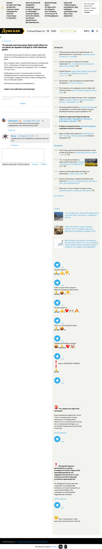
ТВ (47, 31)
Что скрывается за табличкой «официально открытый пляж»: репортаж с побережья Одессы (82, 215)
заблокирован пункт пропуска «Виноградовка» (76, 134)
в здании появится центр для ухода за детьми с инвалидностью (76, 101)
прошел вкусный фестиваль (86, 152)
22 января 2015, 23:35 (26, 136)
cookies (54, 547)
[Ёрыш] (5, 139)
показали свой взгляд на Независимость (72, 163)
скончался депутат (88, 126)
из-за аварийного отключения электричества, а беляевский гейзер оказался (78, 109)
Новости (40, 31)
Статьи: (57, 208)
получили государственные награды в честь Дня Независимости (78, 182)
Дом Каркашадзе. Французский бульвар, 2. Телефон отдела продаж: (90, 8)
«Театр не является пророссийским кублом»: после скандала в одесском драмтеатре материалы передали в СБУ (80, 229)
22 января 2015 (6, 41)
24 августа (58, 145)
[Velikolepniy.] (4, 121)
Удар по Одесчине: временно (70, 133)
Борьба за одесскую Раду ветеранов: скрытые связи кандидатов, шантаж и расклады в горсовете (13, 10)
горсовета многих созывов (70, 128)
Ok (60, 547)
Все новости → (60, 196)
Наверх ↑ (23, 103)
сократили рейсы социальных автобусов (75, 190)
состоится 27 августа (76, 83)
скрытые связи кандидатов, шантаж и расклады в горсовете (75, 120)
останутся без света (76, 174)
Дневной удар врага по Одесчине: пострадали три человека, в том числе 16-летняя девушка (51, 9)
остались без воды (87, 107)
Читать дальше (60, 433)
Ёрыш (13, 136)
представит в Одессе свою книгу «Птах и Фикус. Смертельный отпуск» (78, 72)
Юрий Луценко (65, 71)
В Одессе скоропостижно (69, 126)
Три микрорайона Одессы (69, 107)
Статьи (31, 31)
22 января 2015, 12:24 (31, 121)
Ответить (12, 130)
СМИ (53, 31)
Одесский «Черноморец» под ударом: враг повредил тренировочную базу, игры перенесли (71, 9)
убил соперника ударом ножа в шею (78, 91)
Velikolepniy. (13, 121)
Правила (35, 164)
